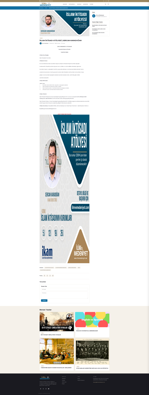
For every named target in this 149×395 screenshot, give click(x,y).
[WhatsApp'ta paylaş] (50, 276)
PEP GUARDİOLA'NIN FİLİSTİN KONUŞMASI (98, 33)
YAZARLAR (79, 4)
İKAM (79, 267)
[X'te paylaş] (47, 276)
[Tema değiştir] (105, 4)
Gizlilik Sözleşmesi (81, 380)
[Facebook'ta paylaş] (44, 276)
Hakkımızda (64, 382)
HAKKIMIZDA (85, 4)
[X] (105, 1)
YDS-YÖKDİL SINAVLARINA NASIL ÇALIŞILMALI (99, 29)
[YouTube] (108, 1)
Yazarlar (63, 380)
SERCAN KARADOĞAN (72, 267)
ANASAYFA (65, 4)
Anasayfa (41, 7)
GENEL (46, 7)
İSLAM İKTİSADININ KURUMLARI (61, 267)
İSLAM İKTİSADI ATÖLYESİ (49, 267)
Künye (79, 378)
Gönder (44, 300)
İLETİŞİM (91, 4)
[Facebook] (103, 1)
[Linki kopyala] (53, 276)
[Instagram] (107, 1)
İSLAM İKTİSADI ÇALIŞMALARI (45, 270)
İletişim (63, 383)
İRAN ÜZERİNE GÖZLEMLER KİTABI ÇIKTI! (99, 26)
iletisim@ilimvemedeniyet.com (99, 382)
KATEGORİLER (71, 4)
